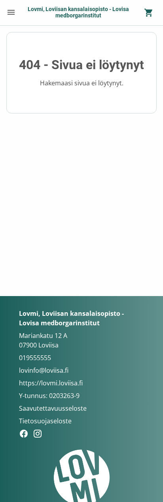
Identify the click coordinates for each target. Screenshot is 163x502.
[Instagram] (40, 434)
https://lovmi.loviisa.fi (51, 383)
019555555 (35, 357)
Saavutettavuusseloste (53, 408)
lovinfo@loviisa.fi (43, 370)
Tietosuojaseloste (45, 421)
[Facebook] (26, 434)
